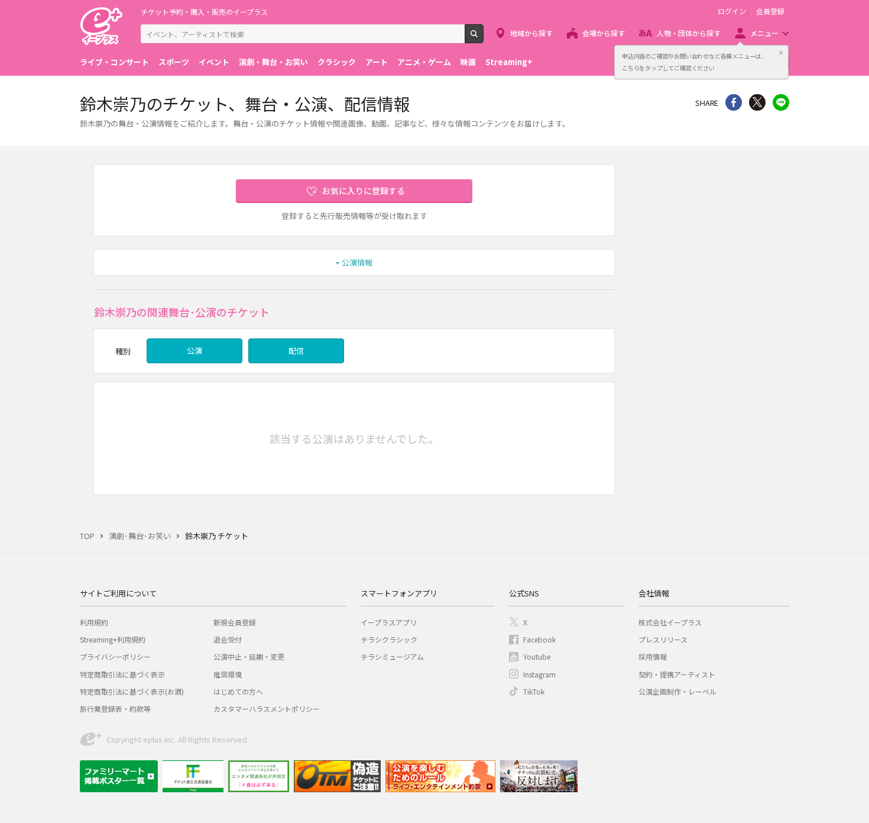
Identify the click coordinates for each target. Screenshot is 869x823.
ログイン (732, 11)
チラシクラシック (389, 639)
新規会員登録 (234, 622)
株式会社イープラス (670, 622)
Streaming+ (509, 61)
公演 (194, 350)
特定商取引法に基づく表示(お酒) (132, 691)
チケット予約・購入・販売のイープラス (204, 12)
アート (376, 61)
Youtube (536, 656)
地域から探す (531, 33)
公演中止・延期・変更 (248, 656)
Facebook (539, 639)
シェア (733, 102)
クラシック (336, 61)
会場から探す (603, 33)
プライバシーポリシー (115, 656)
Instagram (539, 674)
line (781, 102)
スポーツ (173, 61)
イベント (214, 61)
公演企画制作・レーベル (677, 691)
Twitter (757, 102)
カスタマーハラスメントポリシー (266, 708)
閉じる (781, 52)
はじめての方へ (238, 691)
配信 (296, 350)
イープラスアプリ (389, 622)
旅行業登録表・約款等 (115, 708)
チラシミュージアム (392, 656)
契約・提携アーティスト (676, 674)
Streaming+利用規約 (112, 639)
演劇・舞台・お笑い (273, 61)
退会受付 (227, 639)
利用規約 (94, 622)
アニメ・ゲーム (424, 61)
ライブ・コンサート (114, 61)
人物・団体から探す (689, 33)
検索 (483, 38)
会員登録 (770, 11)
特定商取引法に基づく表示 (122, 674)
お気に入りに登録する (363, 190)
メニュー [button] (764, 33)
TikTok (533, 691)
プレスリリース (663, 639)
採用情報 (652, 656)
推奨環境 (227, 674)
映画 (468, 61)
